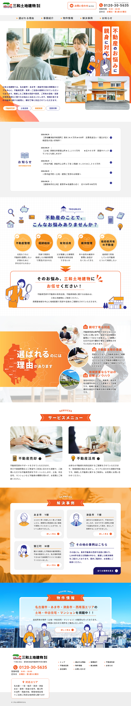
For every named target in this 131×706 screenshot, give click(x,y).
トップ (62, 662)
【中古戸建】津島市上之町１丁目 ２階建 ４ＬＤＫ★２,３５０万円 (71, 163)
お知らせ (107, 18)
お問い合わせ (80, 669)
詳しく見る (51, 534)
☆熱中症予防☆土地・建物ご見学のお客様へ (61, 174)
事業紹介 (48, 18)
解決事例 (87, 18)
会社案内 (63, 669)
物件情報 (68, 18)
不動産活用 (64, 666)
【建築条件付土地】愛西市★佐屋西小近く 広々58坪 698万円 (69, 184)
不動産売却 (110, 662)
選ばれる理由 (26, 18)
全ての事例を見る (105, 570)
